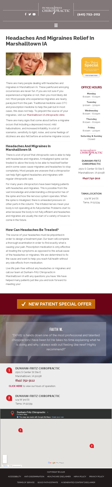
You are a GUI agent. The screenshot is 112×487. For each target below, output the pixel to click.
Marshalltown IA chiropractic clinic (46, 114)
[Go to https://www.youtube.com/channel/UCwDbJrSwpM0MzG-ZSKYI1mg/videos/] (34, 15)
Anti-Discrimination (34, 476)
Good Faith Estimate (48, 482)
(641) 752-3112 (88, 14)
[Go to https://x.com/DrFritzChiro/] (29, 15)
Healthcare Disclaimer (59, 476)
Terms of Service (26, 482)
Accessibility (14, 476)
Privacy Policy (96, 476)
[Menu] (56, 25)
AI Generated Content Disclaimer (78, 482)
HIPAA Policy (80, 476)
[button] (56, 304)
